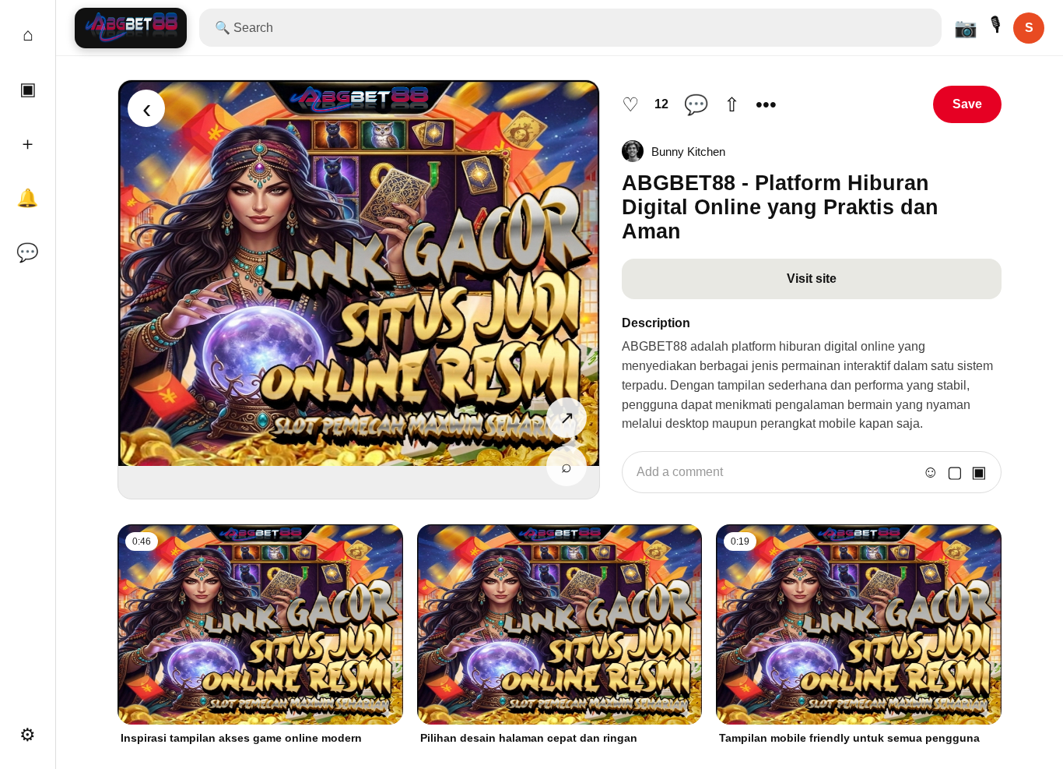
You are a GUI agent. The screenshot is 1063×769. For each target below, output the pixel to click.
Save (967, 104)
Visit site (812, 278)
